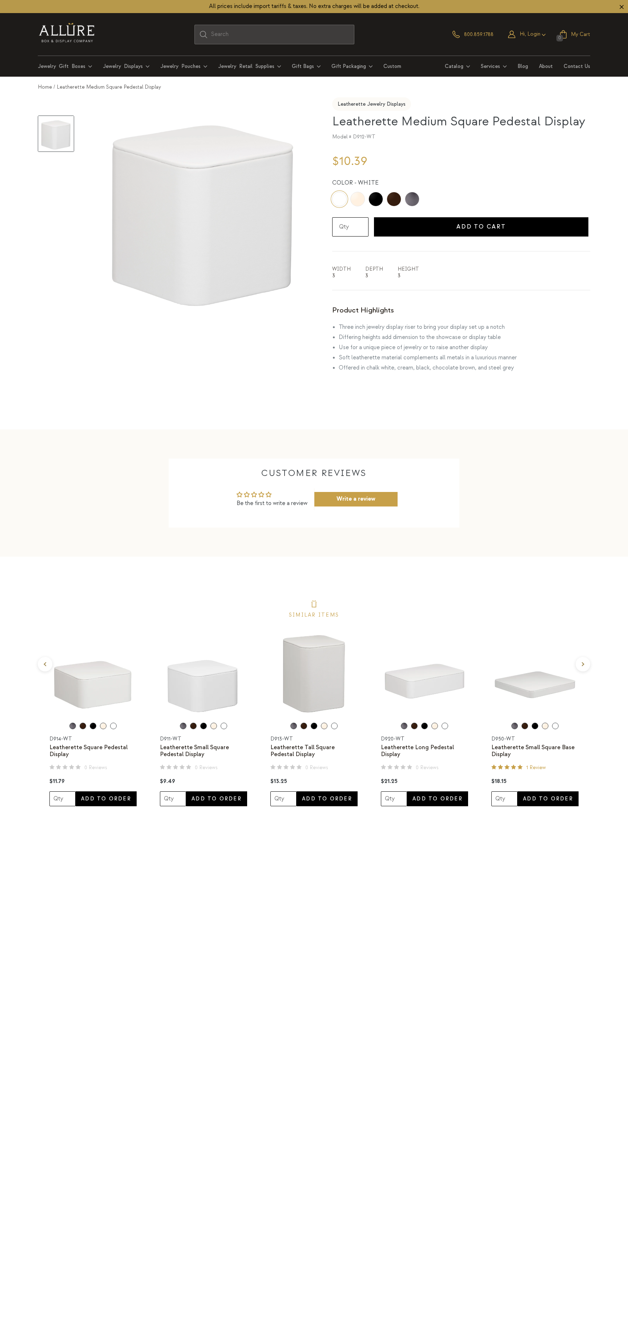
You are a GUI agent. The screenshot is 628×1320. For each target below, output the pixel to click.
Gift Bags (303, 66)
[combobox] (274, 34)
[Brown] (394, 199)
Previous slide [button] (45, 664)
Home (45, 87)
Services (490, 66)
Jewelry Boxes (61, 66)
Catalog (454, 66)
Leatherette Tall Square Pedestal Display (302, 751)
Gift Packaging (348, 66)
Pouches (180, 66)
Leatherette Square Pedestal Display (88, 751)
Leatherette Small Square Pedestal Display (194, 751)
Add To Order (106, 799)
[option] (93, 717)
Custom (392, 66)
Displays (123, 66)
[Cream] (357, 199)
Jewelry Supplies (246, 66)
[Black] (376, 199)
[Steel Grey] (412, 199)
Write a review (356, 499)
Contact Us (577, 66)
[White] (339, 199)
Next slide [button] (583, 664)
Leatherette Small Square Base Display (533, 751)
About (546, 66)
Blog (523, 66)
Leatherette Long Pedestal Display (417, 751)
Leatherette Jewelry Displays (372, 104)
